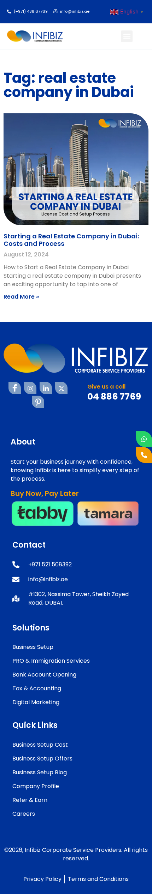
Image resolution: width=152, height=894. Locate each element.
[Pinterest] (38, 402)
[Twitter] (61, 388)
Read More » (21, 297)
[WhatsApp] (144, 439)
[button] (127, 36)
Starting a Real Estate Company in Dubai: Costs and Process (71, 240)
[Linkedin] (46, 388)
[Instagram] (30, 388)
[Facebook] (14, 388)
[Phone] (144, 455)
